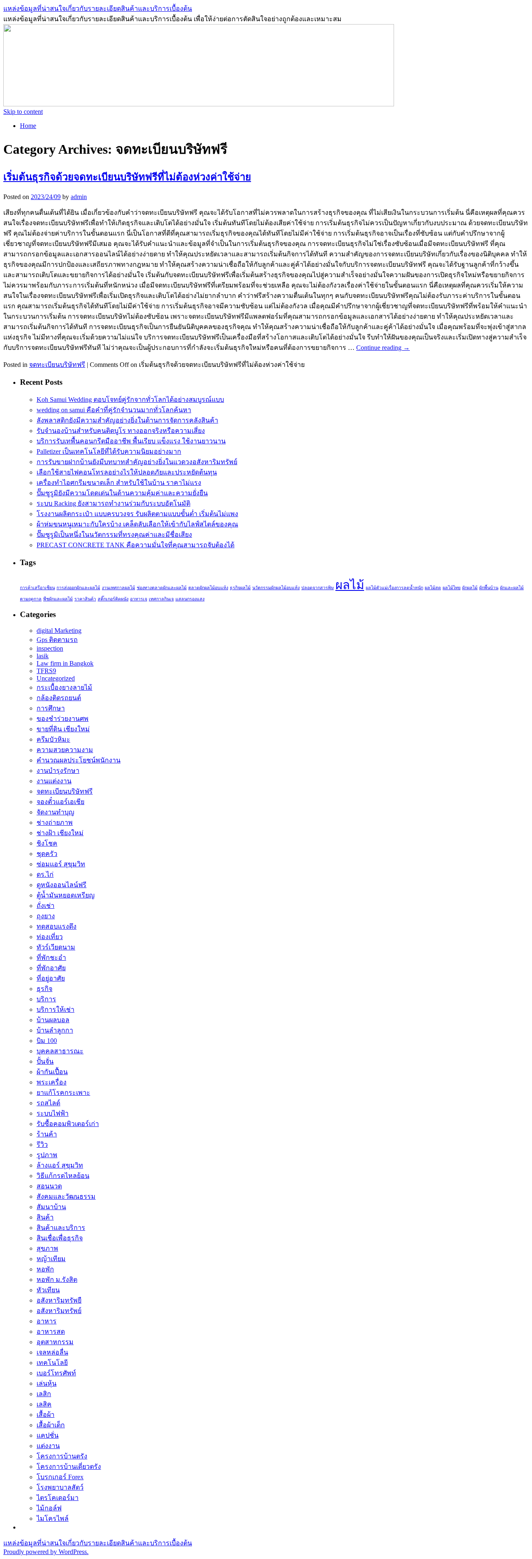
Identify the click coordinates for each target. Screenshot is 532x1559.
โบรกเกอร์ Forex (60, 1476)
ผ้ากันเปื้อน (52, 1071)
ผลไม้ (349, 585)
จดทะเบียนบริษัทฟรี (57, 364)
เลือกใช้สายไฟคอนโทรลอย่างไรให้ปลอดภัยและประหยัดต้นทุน (127, 472)
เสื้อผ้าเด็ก (51, 1425)
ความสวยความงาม (65, 749)
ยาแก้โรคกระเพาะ (63, 1092)
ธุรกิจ (44, 988)
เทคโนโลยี (52, 1362)
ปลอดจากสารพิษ (317, 587)
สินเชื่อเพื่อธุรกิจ (60, 1238)
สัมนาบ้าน (51, 1206)
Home (28, 125)
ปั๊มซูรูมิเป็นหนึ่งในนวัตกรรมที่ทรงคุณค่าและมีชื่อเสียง (114, 534)
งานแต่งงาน (54, 780)
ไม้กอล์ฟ (49, 1508)
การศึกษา (51, 708)
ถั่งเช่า (45, 905)
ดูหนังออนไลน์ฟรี (61, 884)
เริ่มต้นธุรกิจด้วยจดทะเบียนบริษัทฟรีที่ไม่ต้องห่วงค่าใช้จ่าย (127, 177)
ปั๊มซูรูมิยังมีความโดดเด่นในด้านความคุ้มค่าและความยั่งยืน (122, 493)
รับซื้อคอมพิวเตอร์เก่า (68, 1123)
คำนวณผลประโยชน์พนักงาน (79, 760)
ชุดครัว (47, 853)
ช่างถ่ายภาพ (55, 822)
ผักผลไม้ (470, 587)
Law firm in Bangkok (65, 663)
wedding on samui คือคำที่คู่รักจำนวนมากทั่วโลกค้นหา (114, 409)
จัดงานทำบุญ (55, 812)
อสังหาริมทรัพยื (59, 1300)
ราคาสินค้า (85, 599)
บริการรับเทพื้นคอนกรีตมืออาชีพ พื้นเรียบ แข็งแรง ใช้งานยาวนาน (131, 441)
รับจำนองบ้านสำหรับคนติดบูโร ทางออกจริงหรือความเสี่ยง (121, 430)
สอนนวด (49, 1186)
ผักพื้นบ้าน (488, 587)
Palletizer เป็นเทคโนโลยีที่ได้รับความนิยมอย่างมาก (109, 451)
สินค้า (45, 1217)
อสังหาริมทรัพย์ (59, 1310)
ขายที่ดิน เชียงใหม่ (63, 729)
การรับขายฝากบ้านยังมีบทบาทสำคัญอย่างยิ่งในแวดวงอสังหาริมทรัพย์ (137, 461)
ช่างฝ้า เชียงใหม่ (60, 832)
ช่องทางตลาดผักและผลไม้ (162, 587)
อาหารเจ (138, 599)
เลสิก (44, 1393)
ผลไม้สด (433, 587)
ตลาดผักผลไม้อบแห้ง (208, 587)
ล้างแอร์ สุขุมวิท (60, 1165)
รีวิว (42, 1144)
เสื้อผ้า (45, 1414)
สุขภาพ (47, 1248)
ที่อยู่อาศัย (51, 978)
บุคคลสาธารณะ (60, 1051)
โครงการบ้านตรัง (62, 1456)
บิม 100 (47, 1040)
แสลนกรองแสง (189, 599)
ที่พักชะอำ (51, 957)
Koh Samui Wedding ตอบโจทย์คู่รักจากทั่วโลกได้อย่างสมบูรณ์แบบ (130, 399)
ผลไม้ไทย (452, 587)
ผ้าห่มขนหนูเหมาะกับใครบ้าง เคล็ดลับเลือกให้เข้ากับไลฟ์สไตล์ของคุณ (137, 524)
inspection (50, 648)
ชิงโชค (47, 843)
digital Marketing (59, 630)
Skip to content (23, 111)
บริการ (46, 999)
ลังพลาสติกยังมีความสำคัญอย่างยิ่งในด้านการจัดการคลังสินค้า (127, 420)
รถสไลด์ (48, 1103)
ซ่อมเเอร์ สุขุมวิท (61, 864)
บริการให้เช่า (55, 1009)
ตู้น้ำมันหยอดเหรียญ (66, 895)
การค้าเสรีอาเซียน (37, 587)
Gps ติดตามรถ (57, 639)
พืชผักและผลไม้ (58, 599)
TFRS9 (46, 670)
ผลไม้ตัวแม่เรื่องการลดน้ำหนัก (394, 587)
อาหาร (47, 1321)
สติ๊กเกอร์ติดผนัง (113, 599)
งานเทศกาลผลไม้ (118, 587)
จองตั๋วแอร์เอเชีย (60, 801)
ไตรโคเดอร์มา (58, 1497)
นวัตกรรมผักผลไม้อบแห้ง (276, 587)
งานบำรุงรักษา (58, 770)
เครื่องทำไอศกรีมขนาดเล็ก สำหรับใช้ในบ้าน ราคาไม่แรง (119, 482)
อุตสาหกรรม (55, 1341)
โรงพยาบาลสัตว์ (60, 1487)
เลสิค (44, 1404)
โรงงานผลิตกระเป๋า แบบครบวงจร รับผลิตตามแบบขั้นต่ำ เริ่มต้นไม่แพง (137, 513)
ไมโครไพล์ (53, 1518)
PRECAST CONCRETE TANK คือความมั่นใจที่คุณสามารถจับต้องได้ (135, 544)
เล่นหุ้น (47, 1383)
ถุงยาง (46, 916)
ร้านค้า (47, 1134)
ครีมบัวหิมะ (53, 739)
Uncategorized (56, 678)
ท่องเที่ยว (50, 936)
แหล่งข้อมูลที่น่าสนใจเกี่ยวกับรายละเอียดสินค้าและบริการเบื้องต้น (97, 8)
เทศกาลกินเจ (161, 599)
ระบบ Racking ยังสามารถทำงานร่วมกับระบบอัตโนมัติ (113, 503)
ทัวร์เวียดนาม (56, 947)
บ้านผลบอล (53, 1019)
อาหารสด (51, 1331)
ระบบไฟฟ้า (53, 1113)
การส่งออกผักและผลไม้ (78, 587)
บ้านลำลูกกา (55, 1030)
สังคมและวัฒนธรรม (66, 1196)
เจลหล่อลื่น (52, 1352)
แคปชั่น (48, 1435)
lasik (43, 655)
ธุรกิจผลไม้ (240, 587)
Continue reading (383, 347)
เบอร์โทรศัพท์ (56, 1373)
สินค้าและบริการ (61, 1227)
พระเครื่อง (51, 1082)
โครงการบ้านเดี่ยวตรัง (69, 1466)
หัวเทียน (48, 1289)
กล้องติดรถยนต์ (59, 697)
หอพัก (45, 1269)
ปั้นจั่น (45, 1061)
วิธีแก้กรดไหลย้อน (63, 1175)
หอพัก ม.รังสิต (57, 1279)
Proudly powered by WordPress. (46, 1551)
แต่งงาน (48, 1445)
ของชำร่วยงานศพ (63, 718)
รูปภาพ (47, 1154)
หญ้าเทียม (51, 1258)
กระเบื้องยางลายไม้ (64, 687)
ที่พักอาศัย (51, 967)
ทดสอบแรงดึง (56, 926)
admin (79, 196)
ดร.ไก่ (45, 874)
